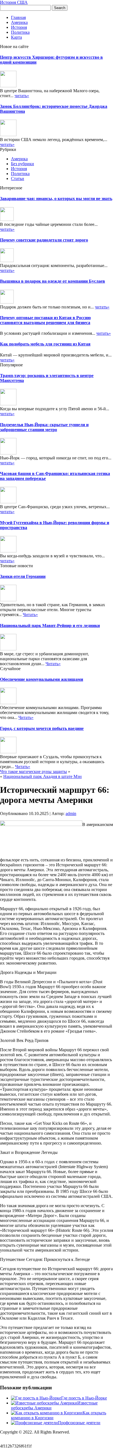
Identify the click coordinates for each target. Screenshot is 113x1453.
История (19, 27)
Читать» (30, 614)
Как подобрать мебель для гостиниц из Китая (45, 344)
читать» (22, 95)
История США (14, 2)
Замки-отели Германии (23, 576)
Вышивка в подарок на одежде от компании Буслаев (52, 281)
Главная (18, 17)
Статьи (17, 178)
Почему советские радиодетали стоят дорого (44, 240)
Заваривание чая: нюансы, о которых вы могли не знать (56, 198)
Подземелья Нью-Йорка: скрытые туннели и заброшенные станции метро (44, 427)
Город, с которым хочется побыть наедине (42, 728)
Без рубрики (22, 163)
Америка (19, 22)
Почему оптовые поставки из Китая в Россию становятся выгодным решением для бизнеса (45, 320)
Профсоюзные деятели (79, 1422)
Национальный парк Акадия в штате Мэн (42, 776)
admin (71, 813)
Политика (20, 32)
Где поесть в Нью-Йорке (84, 1398)
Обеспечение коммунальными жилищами (41, 679)
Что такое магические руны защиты (33, 771)
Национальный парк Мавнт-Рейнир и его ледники (50, 625)
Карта (16, 37)
